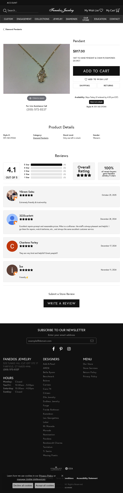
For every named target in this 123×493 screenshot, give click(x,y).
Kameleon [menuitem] (48, 413)
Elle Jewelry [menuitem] (49, 397)
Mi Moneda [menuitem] (48, 426)
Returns (108, 85)
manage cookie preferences (31, 479)
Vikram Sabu (26, 191)
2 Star (26, 174)
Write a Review (61, 303)
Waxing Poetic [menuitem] (50, 455)
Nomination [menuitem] (49, 434)
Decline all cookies (22, 485)
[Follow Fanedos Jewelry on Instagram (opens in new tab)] (69, 349)
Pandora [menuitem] (47, 438)
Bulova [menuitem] (46, 380)
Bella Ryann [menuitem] (49, 372)
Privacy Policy (90, 376)
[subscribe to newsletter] (92, 341)
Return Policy (90, 372)
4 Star (26, 168)
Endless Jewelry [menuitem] (51, 401)
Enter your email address (61, 335)
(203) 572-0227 (36, 109)
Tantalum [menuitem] (47, 447)
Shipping (85, 85)
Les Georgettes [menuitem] (51, 418)
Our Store (85, 19)
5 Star (26, 164)
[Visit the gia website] (69, 468)
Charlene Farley (28, 242)
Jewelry (57, 18)
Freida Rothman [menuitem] (51, 409)
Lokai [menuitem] (45, 422)
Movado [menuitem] (47, 430)
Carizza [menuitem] (47, 384)
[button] (11, 3)
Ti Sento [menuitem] (47, 451)
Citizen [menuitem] (46, 393)
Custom (8, 18)
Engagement (24, 18)
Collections (42, 18)
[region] (36, 69)
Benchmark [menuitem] (48, 376)
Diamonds (71, 18)
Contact (115, 18)
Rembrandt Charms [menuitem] (52, 443)
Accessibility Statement (87, 478)
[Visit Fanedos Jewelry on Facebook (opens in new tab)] (53, 349)
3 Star (26, 171)
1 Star (26, 177)
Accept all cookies (45, 485)
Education (100, 18)
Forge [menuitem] (46, 405)
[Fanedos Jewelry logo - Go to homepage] (61, 10)
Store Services (90, 368)
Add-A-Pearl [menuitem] (49, 364)
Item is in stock (96, 102)
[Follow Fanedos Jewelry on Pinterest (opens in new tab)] (61, 349)
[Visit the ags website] (56, 468)
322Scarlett (26, 215)
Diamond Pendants (13, 29)
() (64, 164)
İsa (21, 266)
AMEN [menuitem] (46, 368)
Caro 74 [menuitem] (47, 389)
